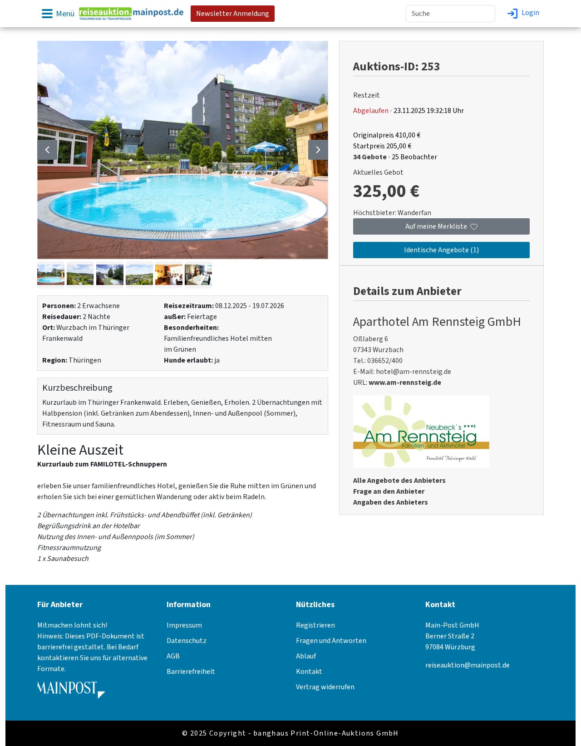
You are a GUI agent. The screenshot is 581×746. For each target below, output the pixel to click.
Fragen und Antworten (331, 641)
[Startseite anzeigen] (131, 13)
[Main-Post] (71, 693)
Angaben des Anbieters (390, 502)
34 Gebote (370, 157)
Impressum (184, 625)
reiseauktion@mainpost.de (467, 665)
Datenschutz (187, 641)
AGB (173, 656)
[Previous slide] (47, 150)
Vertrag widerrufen (325, 687)
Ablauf (306, 656)
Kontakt (309, 672)
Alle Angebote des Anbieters (399, 481)
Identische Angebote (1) (441, 250)
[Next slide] (318, 150)
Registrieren (315, 625)
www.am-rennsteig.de (405, 383)
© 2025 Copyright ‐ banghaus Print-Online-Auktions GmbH (290, 733)
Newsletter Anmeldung (232, 14)
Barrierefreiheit (191, 672)
